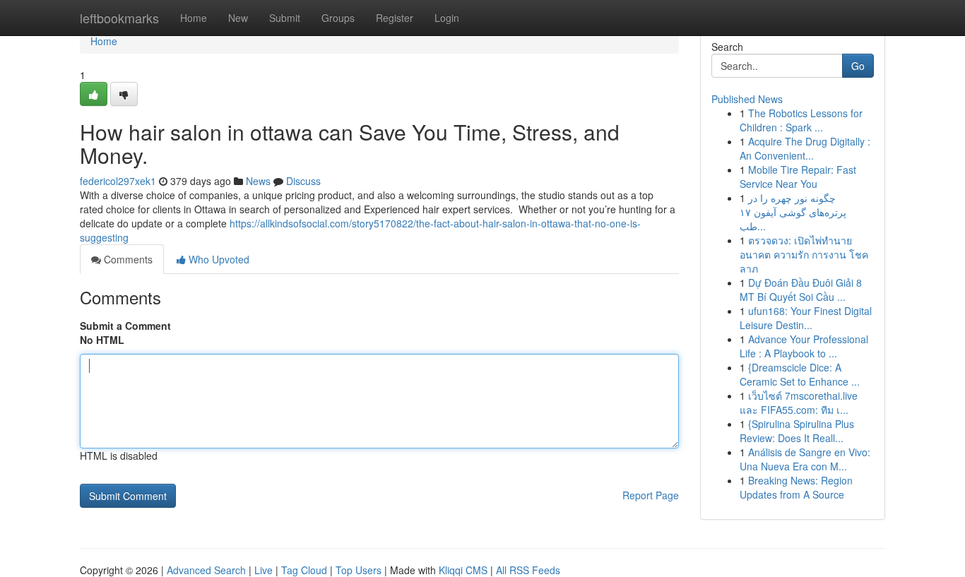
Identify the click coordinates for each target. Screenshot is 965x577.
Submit (284, 18)
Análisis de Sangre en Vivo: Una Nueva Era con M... (805, 459)
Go (858, 66)
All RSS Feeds (528, 570)
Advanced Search (206, 570)
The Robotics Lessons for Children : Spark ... (801, 120)
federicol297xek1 (118, 181)
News (258, 181)
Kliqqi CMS (463, 570)
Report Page (650, 495)
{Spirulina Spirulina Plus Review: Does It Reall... (797, 431)
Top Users (358, 570)
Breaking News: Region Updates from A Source (796, 487)
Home (193, 18)
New (238, 18)
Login (446, 18)
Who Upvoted (217, 259)
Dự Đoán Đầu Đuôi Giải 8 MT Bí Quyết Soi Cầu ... (801, 289)
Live (263, 570)
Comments (127, 259)
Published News (747, 99)
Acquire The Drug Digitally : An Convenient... (805, 148)
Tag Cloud (304, 570)
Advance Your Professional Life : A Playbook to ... (804, 346)
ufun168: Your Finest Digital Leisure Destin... (806, 318)
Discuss (303, 181)
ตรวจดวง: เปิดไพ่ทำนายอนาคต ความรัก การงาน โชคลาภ (804, 254)
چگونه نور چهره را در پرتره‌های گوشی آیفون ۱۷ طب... (793, 212)
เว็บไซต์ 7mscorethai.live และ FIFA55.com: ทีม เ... (799, 402)
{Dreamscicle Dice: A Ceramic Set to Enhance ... (800, 374)
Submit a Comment (125, 326)
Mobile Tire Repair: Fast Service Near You (798, 176)
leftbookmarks (119, 17)
